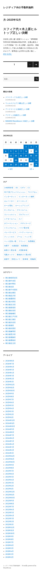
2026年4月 (9, 373)
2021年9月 (9, 536)
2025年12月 (10, 384)
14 (21, 156)
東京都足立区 (10, 343)
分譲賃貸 (15, 246)
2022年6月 (9, 509)
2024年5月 (9, 441)
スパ (20, 219)
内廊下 (6, 246)
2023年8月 (9, 468)
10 (36, 151)
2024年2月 (9, 450)
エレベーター (9, 201)
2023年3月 (9, 483)
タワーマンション (11, 223)
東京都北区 (9, 287)
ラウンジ (22, 241)
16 (31, 156)
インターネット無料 (26, 197)
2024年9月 (9, 429)
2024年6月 (9, 438)
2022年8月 (9, 504)
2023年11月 (9, 459)
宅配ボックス (9, 255)
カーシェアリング (22, 206)
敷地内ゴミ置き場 (24, 255)
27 (16, 165)
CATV (22, 188)
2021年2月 (9, 557)
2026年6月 (9, 367)
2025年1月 (9, 417)
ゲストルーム (22, 210)
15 (26, 156)
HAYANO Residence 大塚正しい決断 (19, 121)
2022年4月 (9, 515)
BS (17, 188)
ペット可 (28, 237)
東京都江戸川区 (11, 316)
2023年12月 (10, 456)
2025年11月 (9, 387)
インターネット (10, 197)
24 (36, 160)
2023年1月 (9, 489)
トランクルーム (10, 228)
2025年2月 (9, 414)
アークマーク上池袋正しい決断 (17, 109)
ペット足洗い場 (10, 241)
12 (11, 156)
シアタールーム (10, 219)
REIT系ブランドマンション (15, 192)
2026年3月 (9, 376)
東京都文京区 (10, 304)
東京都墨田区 (10, 299)
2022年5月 (9, 512)
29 (26, 165)
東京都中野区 (10, 284)
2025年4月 (9, 408)
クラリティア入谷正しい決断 (16, 97)
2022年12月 (10, 492)
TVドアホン (32, 192)
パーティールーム (25, 232)
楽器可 (6, 259)
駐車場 (25, 259)
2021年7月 (9, 542)
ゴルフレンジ (24, 214)
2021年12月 (9, 527)
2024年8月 (9, 432)
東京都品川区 (10, 296)
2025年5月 (9, 405)
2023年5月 (9, 477)
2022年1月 (9, 524)
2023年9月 (9, 465)
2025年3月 (9, 411)
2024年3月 (9, 447)
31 (36, 165)
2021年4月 (9, 551)
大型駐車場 (23, 250)
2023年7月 (9, 471)
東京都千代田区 (11, 290)
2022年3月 (9, 518)
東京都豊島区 (10, 340)
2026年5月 (9, 370)
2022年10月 (10, 498)
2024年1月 (9, 453)
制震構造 (24, 246)
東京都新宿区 (10, 307)
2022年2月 (9, 521)
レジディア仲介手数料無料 (18, 7)
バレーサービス (10, 232)
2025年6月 (9, 402)
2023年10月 (10, 462)
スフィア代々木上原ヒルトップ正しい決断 (20, 31)
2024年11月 (9, 423)
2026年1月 (9, 382)
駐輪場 (33, 259)
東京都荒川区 (10, 334)
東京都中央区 (10, 281)
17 (36, 156)
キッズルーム (9, 210)
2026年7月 (9, 364)
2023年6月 (9, 474)
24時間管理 (8, 188)
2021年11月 (9, 530)
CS (29, 188)
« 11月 (10, 169)
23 (31, 160)
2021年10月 (9, 533)
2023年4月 (9, 480)
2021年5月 (9, 548)
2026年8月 (9, 361)
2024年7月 (9, 435)
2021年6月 (9, 545)
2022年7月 (9, 506)
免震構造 (31, 241)
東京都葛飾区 (10, 337)
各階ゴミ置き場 (10, 250)
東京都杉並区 (10, 310)
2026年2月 (9, 379)
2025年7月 (9, 399)
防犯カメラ (16, 259)
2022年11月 (9, 495)
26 (11, 165)
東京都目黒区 (10, 328)
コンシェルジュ (10, 214)
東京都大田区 (10, 302)
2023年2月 (9, 486)
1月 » (32, 169)
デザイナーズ (25, 223)
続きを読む (7, 54)
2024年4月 (9, 444)
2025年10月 (10, 390)
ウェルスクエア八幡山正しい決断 (18, 103)
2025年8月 (9, 396)
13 (16, 156)
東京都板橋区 (10, 313)
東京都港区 (9, 325)
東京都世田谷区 (11, 278)
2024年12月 (10, 420)
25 (6, 165)
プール (19, 237)
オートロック (22, 201)
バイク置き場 (24, 228)
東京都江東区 (10, 319)
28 (21, 165)
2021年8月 (9, 539)
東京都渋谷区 (10, 322)
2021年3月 (9, 554)
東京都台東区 (10, 293)
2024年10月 (10, 426)
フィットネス (9, 237)
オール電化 (8, 206)
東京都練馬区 (10, 331)
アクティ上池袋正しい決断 (15, 115)
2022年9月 (9, 501)
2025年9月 (9, 393)
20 (16, 160)
